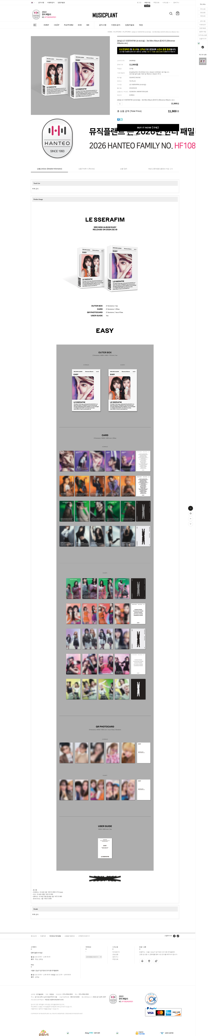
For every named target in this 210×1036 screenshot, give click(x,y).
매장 (141, 25)
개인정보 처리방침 (55, 936)
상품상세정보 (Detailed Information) (49, 169)
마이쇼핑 (202, 9)
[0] (177, 19)
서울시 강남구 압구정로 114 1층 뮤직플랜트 (45, 970)
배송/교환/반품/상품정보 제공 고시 (160, 169)
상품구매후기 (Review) (87, 169)
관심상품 (202, 12)
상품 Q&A (123, 169)
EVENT (46, 25)
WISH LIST (163, 135)
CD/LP (56, 25)
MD (88, 25)
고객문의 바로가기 (84, 936)
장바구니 (176, 2)
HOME (110, 32)
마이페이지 (116, 952)
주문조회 (202, 16)
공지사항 (202, 21)
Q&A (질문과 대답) (36, 953)
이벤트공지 (202, 24)
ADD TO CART (133, 135)
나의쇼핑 (165, 2)
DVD (80, 25)
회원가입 (147, 2)
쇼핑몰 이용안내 (70, 936)
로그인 (139, 2)
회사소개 (33, 936)
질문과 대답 (202, 31)
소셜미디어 (168, 935)
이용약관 (43, 936)
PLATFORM (68, 25)
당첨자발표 (202, 28)
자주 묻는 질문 (202, 35)
